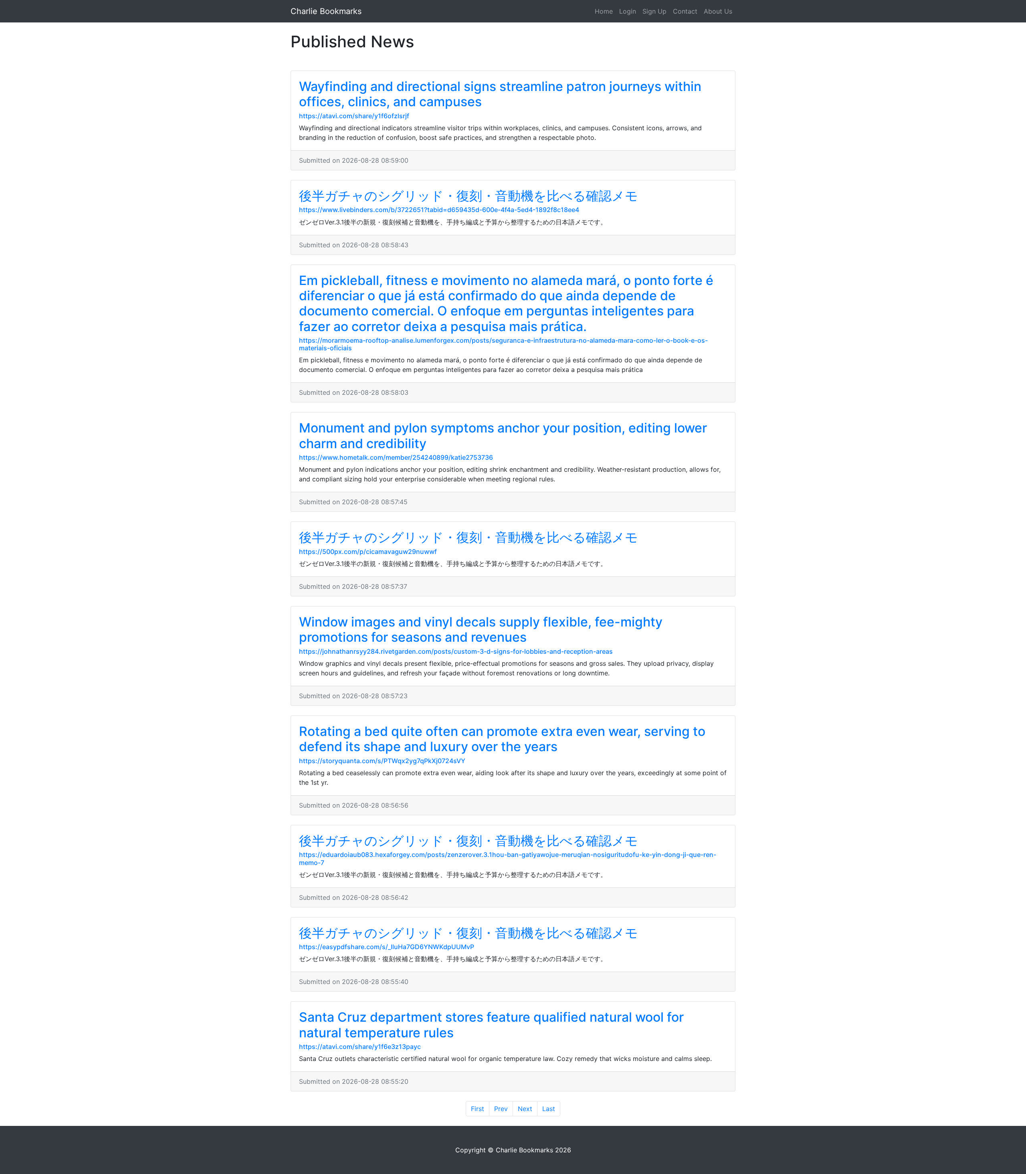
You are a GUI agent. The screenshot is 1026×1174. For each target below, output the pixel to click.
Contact (685, 11)
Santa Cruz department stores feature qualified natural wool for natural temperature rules (491, 1024)
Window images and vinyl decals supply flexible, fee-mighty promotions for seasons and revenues (480, 629)
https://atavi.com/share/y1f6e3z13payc (360, 1047)
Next (525, 1109)
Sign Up (654, 11)
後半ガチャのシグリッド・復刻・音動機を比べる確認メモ (468, 196)
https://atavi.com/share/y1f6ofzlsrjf (354, 116)
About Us (718, 11)
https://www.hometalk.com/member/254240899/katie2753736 (396, 457)
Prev (501, 1109)
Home (604, 11)
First (477, 1109)
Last (548, 1109)
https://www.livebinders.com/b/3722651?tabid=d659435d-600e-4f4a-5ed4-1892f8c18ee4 (439, 210)
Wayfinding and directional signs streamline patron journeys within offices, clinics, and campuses (500, 94)
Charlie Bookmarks (326, 11)
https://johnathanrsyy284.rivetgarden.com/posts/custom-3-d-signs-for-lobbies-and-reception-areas (456, 651)
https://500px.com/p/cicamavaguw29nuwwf (368, 552)
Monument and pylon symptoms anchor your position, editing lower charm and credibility (503, 435)
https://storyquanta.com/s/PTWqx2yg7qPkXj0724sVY (382, 761)
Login (627, 11)
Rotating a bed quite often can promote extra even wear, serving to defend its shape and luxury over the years (502, 738)
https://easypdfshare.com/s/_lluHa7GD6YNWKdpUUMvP (386, 947)
